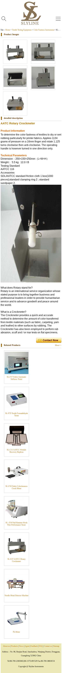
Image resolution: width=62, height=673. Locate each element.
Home (7, 30)
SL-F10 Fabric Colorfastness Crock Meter (17, 487)
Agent (27, 646)
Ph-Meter (16, 632)
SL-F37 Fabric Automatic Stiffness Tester (16, 378)
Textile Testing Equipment (21, 30)
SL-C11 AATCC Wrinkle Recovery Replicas (16, 451)
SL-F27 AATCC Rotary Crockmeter (16, 560)
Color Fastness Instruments (44, 30)
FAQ (41, 646)
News (21, 646)
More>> (58, 345)
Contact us (48, 646)
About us (6, 646)
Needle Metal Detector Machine (16, 595)
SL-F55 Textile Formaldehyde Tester (16, 414)
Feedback (34, 646)
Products (14, 646)
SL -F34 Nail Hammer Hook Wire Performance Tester (16, 524)
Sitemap (56, 646)
